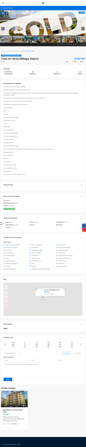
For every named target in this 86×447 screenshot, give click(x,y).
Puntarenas (14, 203)
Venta (3, 55)
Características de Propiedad (13, 237)
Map (5, 279)
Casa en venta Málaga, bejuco (52, 290)
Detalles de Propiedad (10, 218)
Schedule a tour (8, 337)
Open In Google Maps (9, 209)
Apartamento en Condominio (12, 51)
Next (80, 344)
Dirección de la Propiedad (11, 196)
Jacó (3, 61)
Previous (5, 344)
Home (2, 51)
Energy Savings (8, 185)
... (17, 420)
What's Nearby (8, 324)
